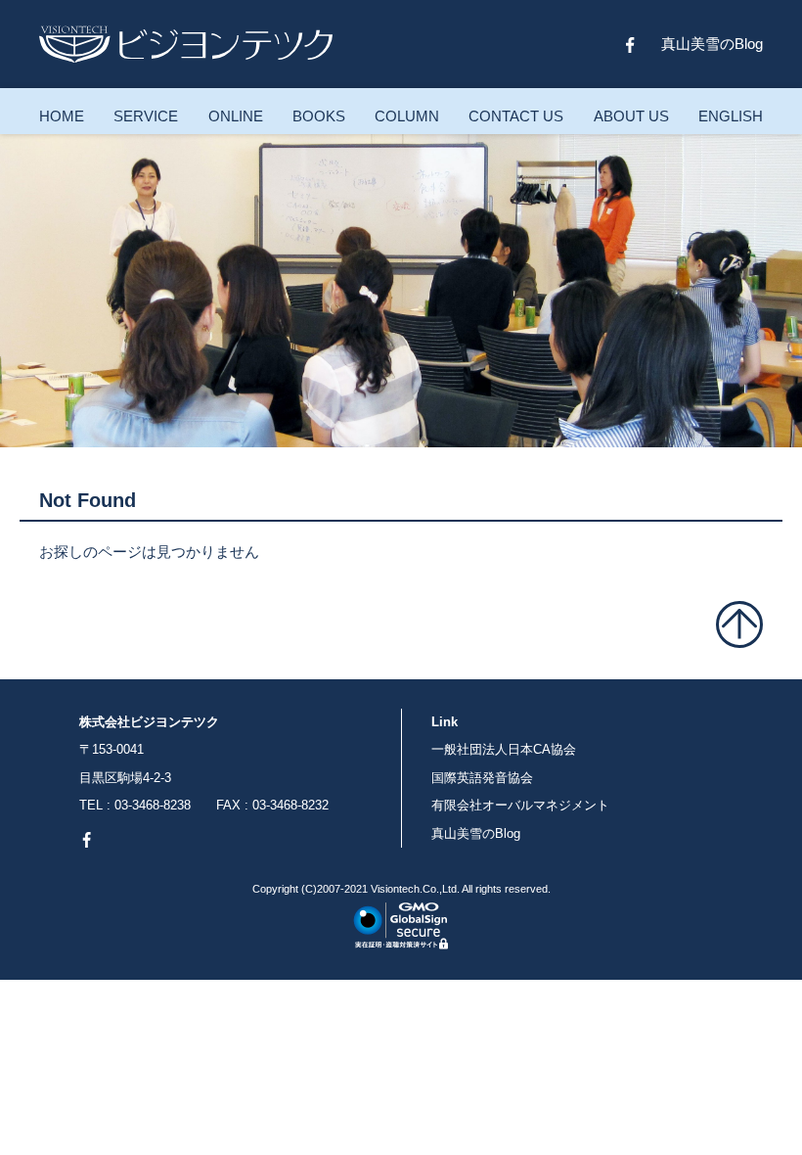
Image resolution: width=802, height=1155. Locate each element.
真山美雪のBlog (712, 43)
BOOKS (318, 116)
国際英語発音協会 (482, 777)
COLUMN (407, 116)
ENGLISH (730, 116)
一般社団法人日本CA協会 (503, 749)
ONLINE (235, 116)
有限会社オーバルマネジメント (520, 805)
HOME (61, 116)
